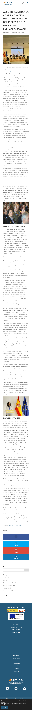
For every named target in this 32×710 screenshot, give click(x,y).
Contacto (16, 674)
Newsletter (16, 671)
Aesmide (7, 32)
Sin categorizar (7, 590)
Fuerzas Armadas (14, 71)
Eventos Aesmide (20, 32)
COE (4, 580)
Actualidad (16, 668)
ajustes (12, 704)
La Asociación (16, 658)
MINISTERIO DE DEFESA (14, 525)
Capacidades (16, 663)
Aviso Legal (9, 698)
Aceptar (4, 707)
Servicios (16, 666)
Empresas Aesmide (8, 583)
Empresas (16, 660)
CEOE (4, 577)
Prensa (5, 588)
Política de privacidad (19, 698)
